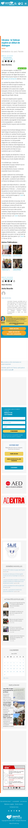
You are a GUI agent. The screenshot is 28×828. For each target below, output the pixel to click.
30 (23, 671)
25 (7, 671)
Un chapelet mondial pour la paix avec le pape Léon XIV (16, 612)
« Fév (4, 678)
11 (7, 665)
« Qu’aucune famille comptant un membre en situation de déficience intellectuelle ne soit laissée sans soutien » (14, 581)
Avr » (7, 678)
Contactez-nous (14, 807)
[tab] (8, 767)
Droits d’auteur (19, 804)
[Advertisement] (14, 21)
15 (20, 665)
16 (23, 665)
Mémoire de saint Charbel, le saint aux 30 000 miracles (16, 620)
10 (4, 665)
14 (17, 665)
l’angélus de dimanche (10, 79)
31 (4, 674)
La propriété (15, 801)
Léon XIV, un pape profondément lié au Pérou (8, 690)
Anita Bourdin (7, 57)
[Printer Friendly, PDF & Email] (22, 68)
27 (14, 671)
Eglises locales (8, 59)
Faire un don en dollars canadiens (14, 333)
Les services (23, 801)
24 (4, 671)
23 (23, 668)
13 (14, 665)
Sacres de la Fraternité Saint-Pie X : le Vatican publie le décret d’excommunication (17, 604)
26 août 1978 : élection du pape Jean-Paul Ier (14, 570)
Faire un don (14, 328)
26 (11, 671)
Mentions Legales (9, 804)
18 (7, 668)
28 (17, 671)
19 (11, 668)
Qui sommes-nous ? (5, 801)
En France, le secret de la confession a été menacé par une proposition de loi (16, 629)
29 (20, 671)
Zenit (21, 195)
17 (4, 668)
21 (17, 668)
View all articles (6, 298)
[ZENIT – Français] (8, 3)
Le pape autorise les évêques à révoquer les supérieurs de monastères (16, 637)
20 (14, 668)
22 (20, 668)
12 (11, 665)
